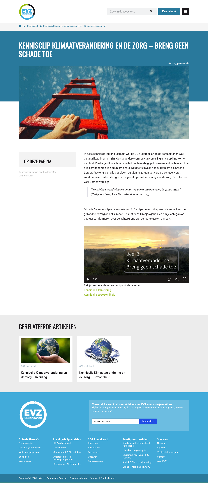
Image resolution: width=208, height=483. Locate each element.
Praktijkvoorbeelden (135, 439)
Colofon (94, 478)
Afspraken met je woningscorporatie (62, 458)
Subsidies (24, 456)
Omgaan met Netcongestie (67, 464)
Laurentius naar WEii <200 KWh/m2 (136, 456)
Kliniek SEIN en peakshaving (137, 462)
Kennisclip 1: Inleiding (97, 290)
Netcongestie (26, 443)
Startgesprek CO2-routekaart (67, 452)
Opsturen (92, 456)
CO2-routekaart (26, 175)
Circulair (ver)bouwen (30, 447)
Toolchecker (59, 447)
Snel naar (163, 439)
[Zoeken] (151, 11)
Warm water (25, 461)
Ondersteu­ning (95, 461)
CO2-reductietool (62, 443)
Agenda (161, 447)
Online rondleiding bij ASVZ (136, 466)
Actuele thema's (29, 439)
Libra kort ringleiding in (134, 450)
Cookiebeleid (107, 478)
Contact (161, 456)
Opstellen (93, 443)
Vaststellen (94, 447)
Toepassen (93, 452)
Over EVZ (162, 461)
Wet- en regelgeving (29, 452)
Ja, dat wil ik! (148, 421)
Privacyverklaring (78, 478)
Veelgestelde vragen (167, 452)
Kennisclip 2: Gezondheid (99, 294)
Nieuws (161, 443)
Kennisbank (32, 26)
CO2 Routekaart (98, 439)
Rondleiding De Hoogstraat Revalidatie (136, 444)
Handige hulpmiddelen (67, 439)
